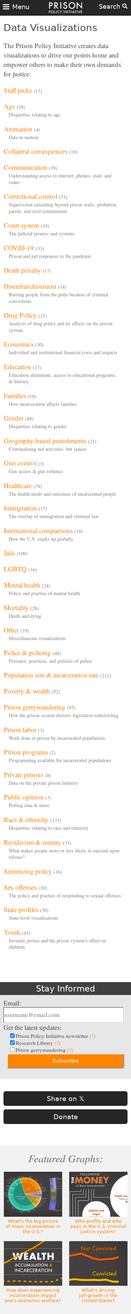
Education (17, 366)
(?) (92, 1035)
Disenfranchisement (30, 286)
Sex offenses (20, 887)
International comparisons (38, 530)
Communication (25, 167)
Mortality (16, 607)
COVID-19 (19, 247)
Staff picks (18, 90)
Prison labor (20, 729)
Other (11, 629)
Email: (12, 1002)
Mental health (22, 584)
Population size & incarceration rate (51, 674)
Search (110, 6)
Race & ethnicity (26, 819)
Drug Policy (20, 315)
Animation (18, 128)
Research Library (38, 1042)
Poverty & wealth (27, 690)
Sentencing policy (28, 871)
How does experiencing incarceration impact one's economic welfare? (33, 1295)
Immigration (20, 507)
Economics (19, 344)
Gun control (20, 462)
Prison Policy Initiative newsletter (55, 1035)
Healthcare (18, 485)
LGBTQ (15, 568)
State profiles (21, 909)
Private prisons (23, 774)
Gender (13, 417)
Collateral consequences (35, 151)
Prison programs (26, 751)
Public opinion (24, 796)
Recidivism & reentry (32, 842)
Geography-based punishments (45, 440)
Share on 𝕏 (65, 1098)
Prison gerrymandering (34, 706)
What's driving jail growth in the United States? (98, 1295)
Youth (12, 932)
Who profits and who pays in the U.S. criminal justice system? (98, 1226)
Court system (21, 225)
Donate (65, 1117)
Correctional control (30, 196)
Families (15, 395)
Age (9, 106)
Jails (9, 552)
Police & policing (27, 652)
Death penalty (22, 270)
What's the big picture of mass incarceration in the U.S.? (33, 1226)
